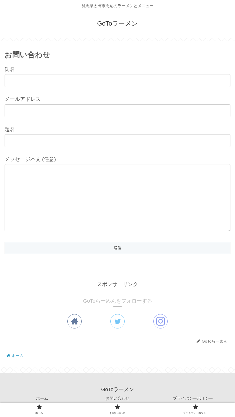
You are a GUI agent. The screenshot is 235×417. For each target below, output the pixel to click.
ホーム (42, 398)
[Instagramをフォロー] (160, 321)
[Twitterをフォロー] (117, 321)
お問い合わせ (117, 398)
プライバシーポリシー (193, 398)
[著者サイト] (74, 321)
